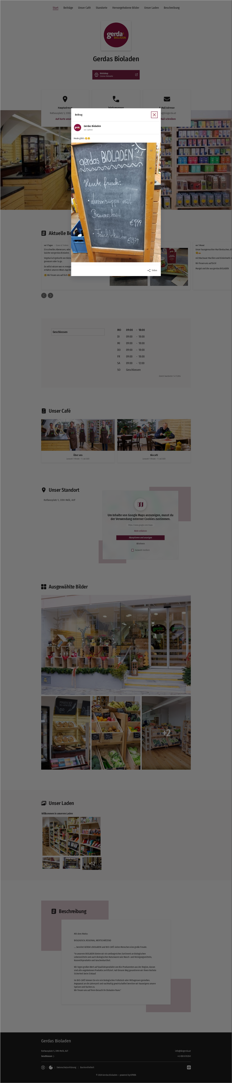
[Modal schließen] (116, 541)
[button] (116, 202)
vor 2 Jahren (88, 130)
